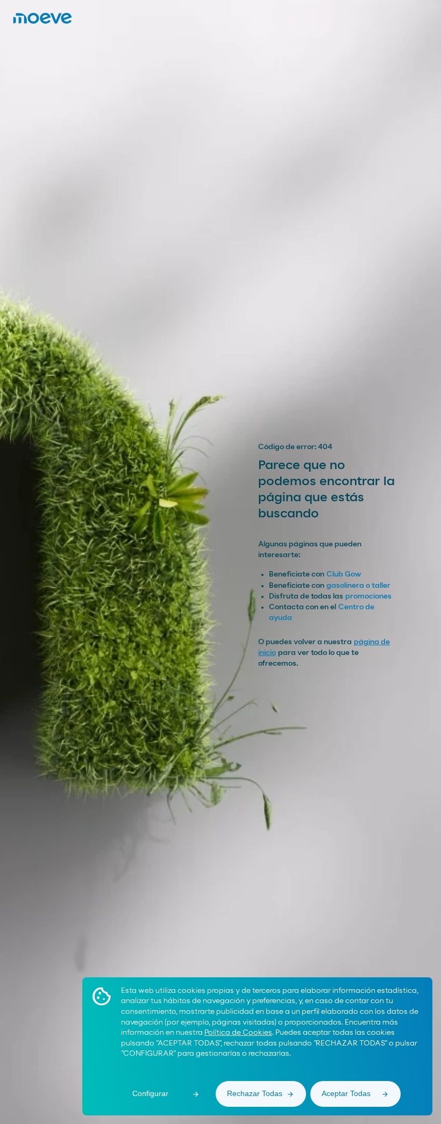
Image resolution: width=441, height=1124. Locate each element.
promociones (368, 596)
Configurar (150, 1093)
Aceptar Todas (346, 1093)
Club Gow (343, 574)
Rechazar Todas (254, 1093)
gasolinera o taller (358, 585)
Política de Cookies (238, 1032)
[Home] (42, 18)
